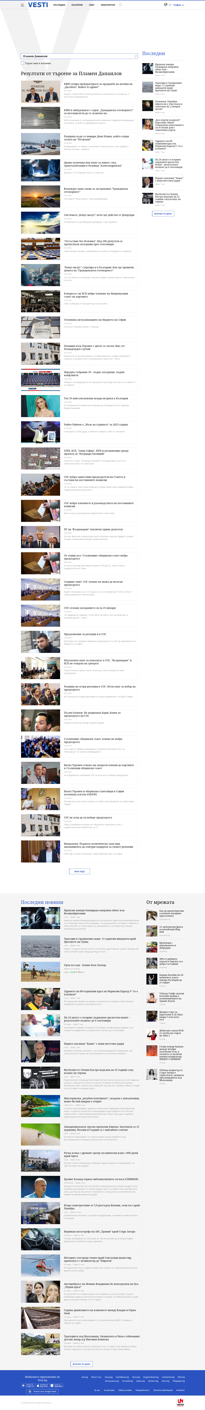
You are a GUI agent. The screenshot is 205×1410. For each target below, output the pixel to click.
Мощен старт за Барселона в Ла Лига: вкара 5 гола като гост (171, 1015)
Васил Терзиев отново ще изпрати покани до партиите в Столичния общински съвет (99, 766)
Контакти (180, 1390)
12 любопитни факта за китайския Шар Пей (171, 929)
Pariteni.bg (153, 1381)
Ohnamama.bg (112, 1381)
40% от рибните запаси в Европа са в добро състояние (171, 961)
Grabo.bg (140, 1381)
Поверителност (142, 1390)
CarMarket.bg (168, 1377)
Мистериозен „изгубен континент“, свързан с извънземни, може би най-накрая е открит (101, 1100)
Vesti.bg (38, 4)
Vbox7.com (96, 1377)
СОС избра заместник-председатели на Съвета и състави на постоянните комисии (94, 478)
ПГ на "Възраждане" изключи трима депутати (93, 529)
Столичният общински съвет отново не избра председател (93, 740)
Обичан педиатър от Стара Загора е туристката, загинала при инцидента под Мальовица (171, 1075)
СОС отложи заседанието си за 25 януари (90, 608)
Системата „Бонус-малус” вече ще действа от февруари (99, 215)
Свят (91, 4)
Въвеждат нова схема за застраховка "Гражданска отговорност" (96, 190)
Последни (59, 4)
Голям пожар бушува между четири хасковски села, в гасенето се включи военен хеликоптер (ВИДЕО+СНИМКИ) (171, 1053)
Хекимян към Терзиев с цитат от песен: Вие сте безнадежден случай (94, 347)
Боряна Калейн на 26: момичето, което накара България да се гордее (171, 978)
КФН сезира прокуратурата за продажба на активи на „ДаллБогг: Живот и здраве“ (98, 85)
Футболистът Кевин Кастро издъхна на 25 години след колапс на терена (168, 198)
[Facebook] (184, 1394)
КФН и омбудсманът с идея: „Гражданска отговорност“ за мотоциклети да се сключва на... (98, 111)
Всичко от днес (163, 213)
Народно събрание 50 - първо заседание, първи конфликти (94, 373)
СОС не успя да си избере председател (88, 817)
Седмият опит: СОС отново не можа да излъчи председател (93, 583)
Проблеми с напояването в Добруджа (167, 945)
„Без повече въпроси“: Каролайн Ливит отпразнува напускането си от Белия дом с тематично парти (169, 125)
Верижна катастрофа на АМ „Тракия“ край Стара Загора (99, 1231)
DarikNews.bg (122, 1377)
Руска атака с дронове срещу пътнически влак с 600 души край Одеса (101, 1154)
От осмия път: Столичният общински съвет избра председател (96, 557)
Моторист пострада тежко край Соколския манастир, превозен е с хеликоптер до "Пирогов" (98, 1259)
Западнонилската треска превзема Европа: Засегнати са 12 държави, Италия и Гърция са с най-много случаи (101, 1128)
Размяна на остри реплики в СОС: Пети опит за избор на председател (100, 688)
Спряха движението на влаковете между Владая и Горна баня (100, 1311)
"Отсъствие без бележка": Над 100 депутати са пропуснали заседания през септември (93, 242)
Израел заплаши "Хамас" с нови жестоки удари (169, 179)
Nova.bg (136, 1377)
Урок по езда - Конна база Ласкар (85, 965)
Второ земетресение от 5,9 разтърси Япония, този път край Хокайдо (102, 1207)
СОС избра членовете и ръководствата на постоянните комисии (99, 504)
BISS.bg (181, 1377)
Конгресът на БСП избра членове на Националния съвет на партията (96, 295)
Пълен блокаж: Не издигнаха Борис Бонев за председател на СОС (92, 714)
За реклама (109, 1390)
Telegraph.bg (179, 1381)
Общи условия (125, 1390)
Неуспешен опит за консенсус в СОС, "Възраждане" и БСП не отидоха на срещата (98, 662)
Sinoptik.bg (127, 1381)
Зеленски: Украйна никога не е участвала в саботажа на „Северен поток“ (168, 105)
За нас (97, 1390)
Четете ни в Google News (44, 1391)
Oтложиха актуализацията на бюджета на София (95, 319)
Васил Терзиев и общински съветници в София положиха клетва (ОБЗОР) (94, 793)
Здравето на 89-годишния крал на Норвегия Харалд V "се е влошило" (169, 144)
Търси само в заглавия (38, 63)
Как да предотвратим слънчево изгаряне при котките (171, 913)
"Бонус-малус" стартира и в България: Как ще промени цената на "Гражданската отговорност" (99, 269)
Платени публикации (163, 1390)
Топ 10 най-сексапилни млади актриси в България (96, 398)
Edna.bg (165, 1381)
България (77, 4)
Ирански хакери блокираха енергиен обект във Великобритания (167, 68)
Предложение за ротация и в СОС (85, 634)
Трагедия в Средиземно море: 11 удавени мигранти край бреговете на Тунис (168, 86)
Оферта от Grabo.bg (72, 969)
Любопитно (108, 4)
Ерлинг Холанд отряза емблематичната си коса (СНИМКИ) (101, 1179)
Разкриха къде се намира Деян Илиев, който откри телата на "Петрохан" (96, 138)
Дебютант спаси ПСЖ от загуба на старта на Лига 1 (171, 1033)
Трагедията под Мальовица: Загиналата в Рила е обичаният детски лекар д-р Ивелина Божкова (102, 1338)
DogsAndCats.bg (151, 1377)
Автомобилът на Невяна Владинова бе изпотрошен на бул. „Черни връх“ (101, 1285)
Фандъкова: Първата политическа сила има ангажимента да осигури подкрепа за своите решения (98, 845)
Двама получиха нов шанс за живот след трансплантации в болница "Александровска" (93, 164)
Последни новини (42, 902)
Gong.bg (109, 1377)
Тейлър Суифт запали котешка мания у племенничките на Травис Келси (171, 997)
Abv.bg (85, 1377)
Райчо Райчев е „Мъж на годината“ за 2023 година (96, 424)
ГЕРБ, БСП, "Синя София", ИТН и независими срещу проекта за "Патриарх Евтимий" (96, 452)
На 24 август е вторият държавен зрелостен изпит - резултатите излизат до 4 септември (168, 163)
